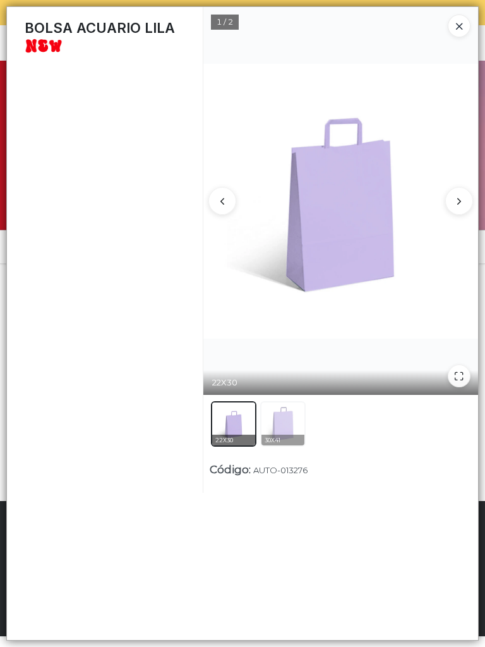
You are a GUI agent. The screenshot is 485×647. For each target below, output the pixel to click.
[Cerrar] (459, 26)
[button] (233, 424)
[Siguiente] (459, 201)
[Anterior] (222, 201)
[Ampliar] (459, 376)
